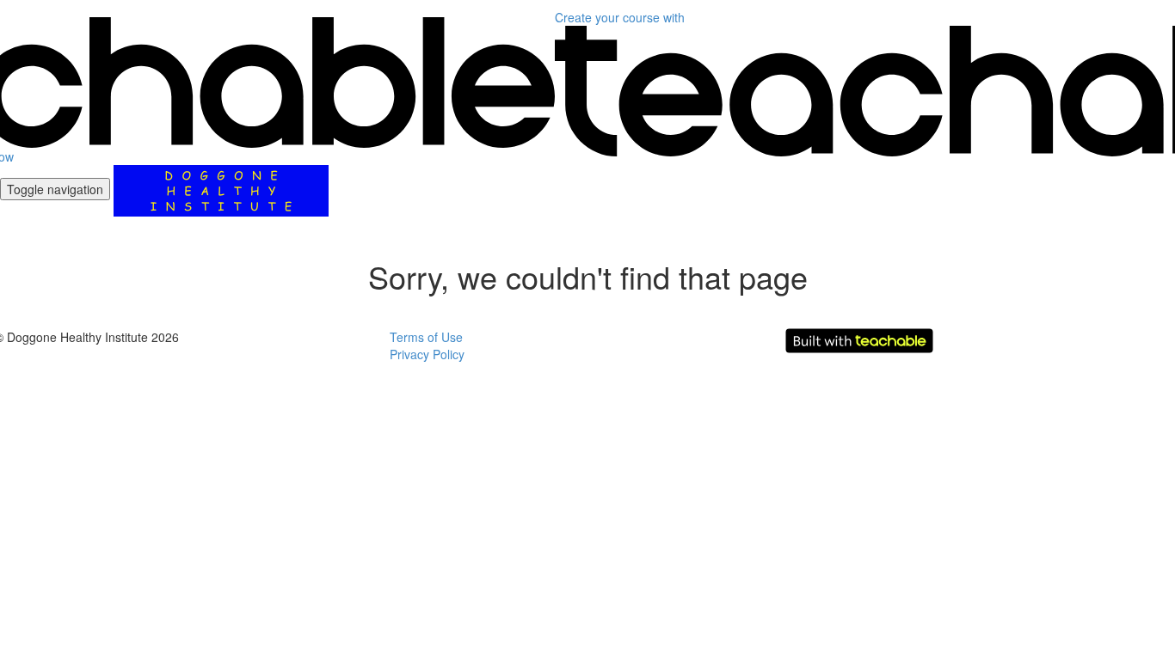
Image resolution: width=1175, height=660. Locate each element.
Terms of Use (426, 336)
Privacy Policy (427, 354)
